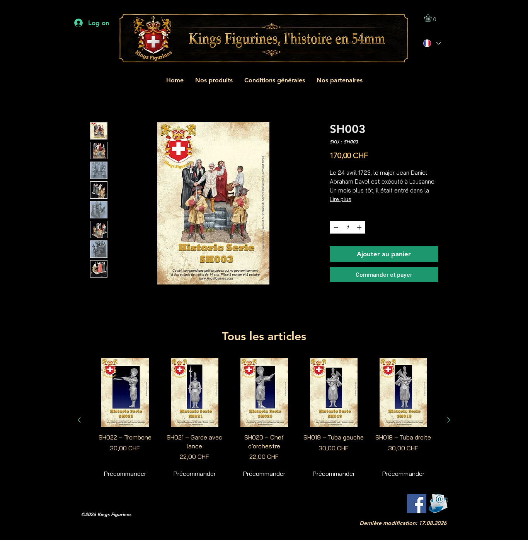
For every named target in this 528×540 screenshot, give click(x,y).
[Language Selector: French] (432, 43)
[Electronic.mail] (438, 503)
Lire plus (340, 199)
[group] (264, 420)
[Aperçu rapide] (124, 392)
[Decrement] (335, 227)
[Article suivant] (448, 419)
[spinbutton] (347, 227)
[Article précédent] (79, 419)
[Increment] (360, 227)
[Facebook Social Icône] (416, 503)
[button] (432, 18)
